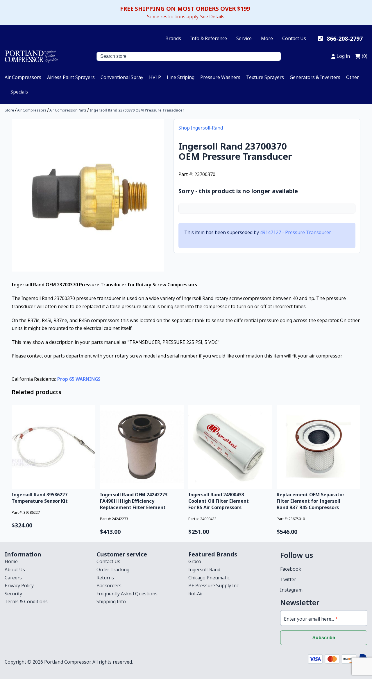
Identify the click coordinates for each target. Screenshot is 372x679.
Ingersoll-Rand (204, 569)
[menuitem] (23, 77)
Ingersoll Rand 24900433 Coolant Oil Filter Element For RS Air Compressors (218, 501)
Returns (105, 577)
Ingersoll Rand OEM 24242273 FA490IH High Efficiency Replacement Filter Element (133, 501)
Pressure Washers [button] (220, 77)
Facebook (290, 569)
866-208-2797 (345, 38)
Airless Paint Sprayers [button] (71, 77)
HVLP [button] (155, 77)
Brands (173, 38)
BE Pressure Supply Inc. (213, 585)
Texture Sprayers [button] (265, 77)
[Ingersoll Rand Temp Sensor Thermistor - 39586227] (53, 447)
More (267, 38)
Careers (13, 577)
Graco (194, 561)
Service (244, 38)
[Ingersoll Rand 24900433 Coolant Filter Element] (230, 447)
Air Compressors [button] (23, 77)
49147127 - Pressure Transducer (295, 232)
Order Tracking (112, 569)
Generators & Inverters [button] (315, 77)
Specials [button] (19, 92)
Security (13, 593)
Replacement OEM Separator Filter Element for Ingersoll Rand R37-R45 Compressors (310, 501)
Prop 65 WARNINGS (79, 379)
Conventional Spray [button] (122, 77)
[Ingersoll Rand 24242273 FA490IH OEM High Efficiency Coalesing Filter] (142, 447)
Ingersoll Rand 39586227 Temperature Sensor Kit (40, 497)
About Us (15, 569)
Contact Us (294, 38)
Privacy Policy (19, 585)
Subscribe (323, 637)
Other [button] (352, 77)
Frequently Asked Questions (127, 593)
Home (11, 561)
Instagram (291, 590)
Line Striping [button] (180, 77)
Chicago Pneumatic (209, 577)
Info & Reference (208, 38)
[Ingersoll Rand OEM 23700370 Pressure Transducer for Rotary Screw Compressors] (88, 195)
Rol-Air (195, 593)
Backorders (108, 585)
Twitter (288, 579)
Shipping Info (111, 601)
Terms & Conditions (26, 601)
